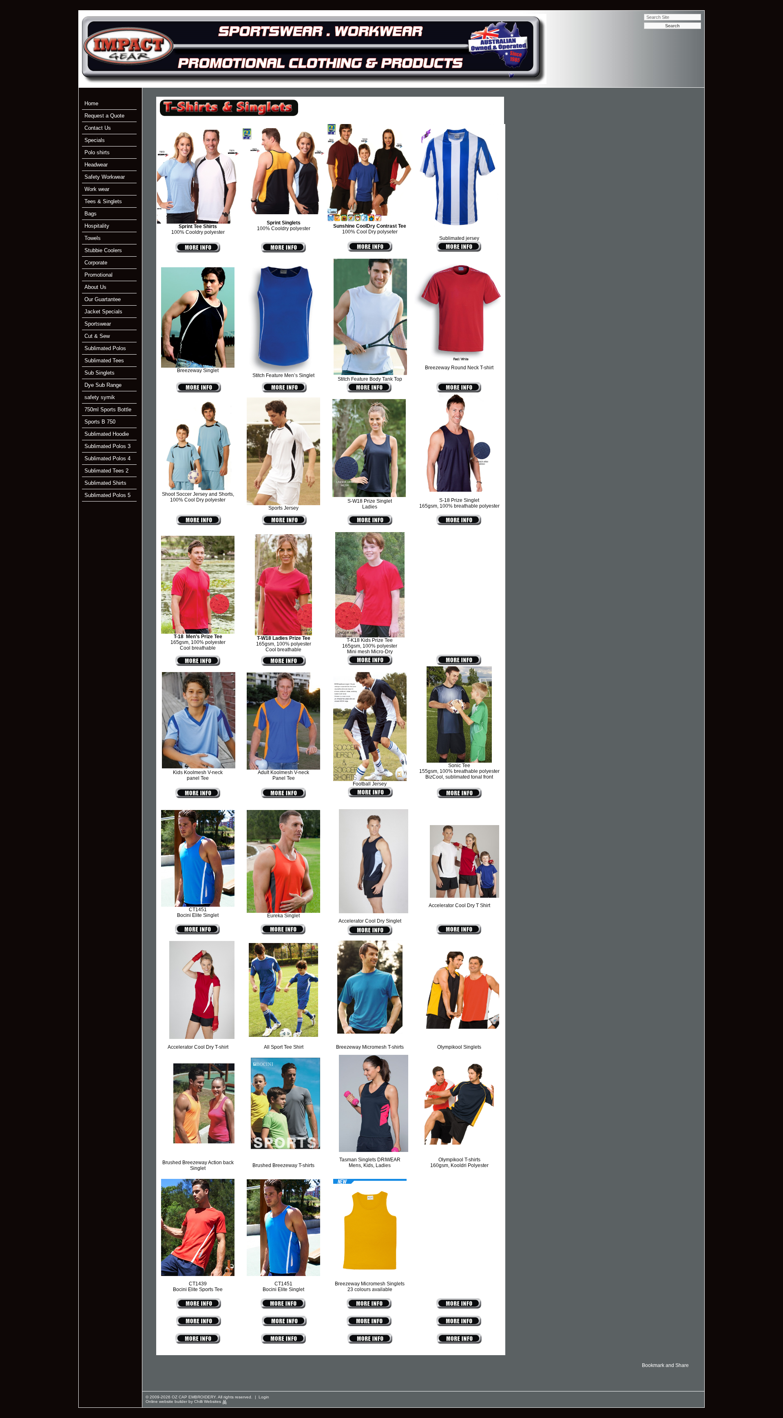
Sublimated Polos (105, 348)
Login (264, 1397)
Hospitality (96, 226)
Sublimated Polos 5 (107, 495)
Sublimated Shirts (105, 483)
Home (91, 103)
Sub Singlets (99, 373)
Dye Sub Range (103, 385)
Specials (94, 140)
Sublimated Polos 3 (107, 446)
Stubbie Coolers (103, 250)
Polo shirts (97, 152)
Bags (90, 214)
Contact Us (97, 128)
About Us (95, 287)
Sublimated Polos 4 (107, 458)
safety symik (99, 397)
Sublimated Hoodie (106, 434)
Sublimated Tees (104, 360)
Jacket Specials (103, 311)
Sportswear (97, 324)
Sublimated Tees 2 (106, 471)
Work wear (96, 189)
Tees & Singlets (103, 201)
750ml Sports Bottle (107, 409)
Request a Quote (104, 116)
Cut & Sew (97, 336)
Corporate (95, 263)
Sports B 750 (99, 422)
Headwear (96, 165)
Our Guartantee (102, 299)
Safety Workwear (104, 177)
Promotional (98, 275)
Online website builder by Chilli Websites (184, 1401)
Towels (92, 238)
